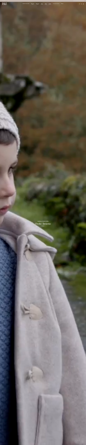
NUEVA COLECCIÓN (26, 3)
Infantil (50, 4)
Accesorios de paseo (56, 3)
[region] (43, 223)
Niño (46, 4)
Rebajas (62, 3)
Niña (42, 4)
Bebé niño (37, 4)
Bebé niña (32, 4)
